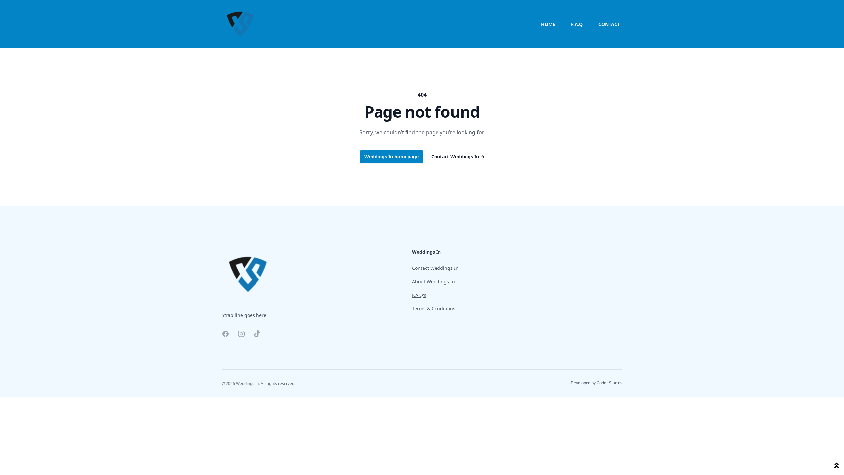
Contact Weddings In (458, 156)
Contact (609, 24)
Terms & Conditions (433, 308)
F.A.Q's (419, 295)
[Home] (240, 24)
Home (548, 24)
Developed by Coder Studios (596, 383)
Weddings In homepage (391, 156)
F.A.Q (577, 24)
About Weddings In (433, 281)
